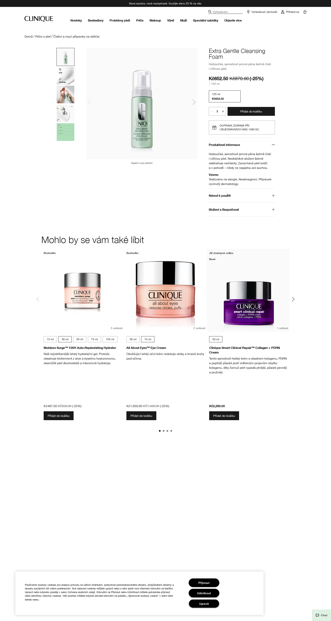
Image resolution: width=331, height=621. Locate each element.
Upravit (204, 603)
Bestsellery (95, 20)
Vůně (170, 20)
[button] (321, 615)
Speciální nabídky (205, 20)
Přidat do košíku (251, 111)
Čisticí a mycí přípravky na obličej (76, 36)
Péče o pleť (43, 36)
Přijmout (204, 582)
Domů (29, 36)
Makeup (155, 20)
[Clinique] (39, 19)
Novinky (76, 20)
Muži (183, 20)
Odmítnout (204, 593)
